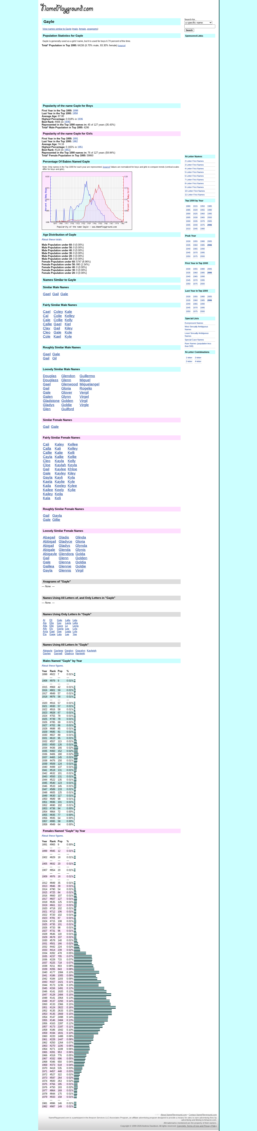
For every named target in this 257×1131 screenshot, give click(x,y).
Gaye (60, 625)
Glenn (66, 380)
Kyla (71, 477)
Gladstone (51, 401)
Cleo (46, 332)
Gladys (48, 405)
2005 (209, 221)
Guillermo (87, 376)
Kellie (72, 457)
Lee (67, 634)
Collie (58, 320)
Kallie (59, 457)
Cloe (46, 465)
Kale (68, 312)
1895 (188, 217)
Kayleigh (91, 650)
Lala (59, 634)
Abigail (48, 546)
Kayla (59, 461)
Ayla (45, 631)
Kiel (68, 324)
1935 (195, 221)
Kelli (71, 453)
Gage (52, 634)
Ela (44, 634)
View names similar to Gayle (57, 29)
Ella (51, 623)
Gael (47, 294)
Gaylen (47, 653)
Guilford (67, 409)
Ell (50, 620)
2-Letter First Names (194, 161)
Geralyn (69, 650)
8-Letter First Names (194, 183)
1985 (209, 206)
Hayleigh (80, 653)
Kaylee (60, 469)
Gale (64, 294)
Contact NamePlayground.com (203, 1115)
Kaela (47, 481)
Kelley (70, 316)
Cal (45, 316)
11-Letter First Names (195, 195)
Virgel (84, 397)
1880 (188, 206)
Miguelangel (89, 384)
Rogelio (86, 388)
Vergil (84, 392)
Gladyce (65, 541)
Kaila (47, 486)
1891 (75, 138)
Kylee (72, 486)
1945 (195, 229)
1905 (188, 225)
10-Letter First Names (195, 191)
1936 (80, 119)
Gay (59, 623)
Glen (47, 409)
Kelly (69, 320)
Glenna (65, 562)
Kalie (59, 453)
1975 (202, 225)
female (82, 29)
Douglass (50, 380)
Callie (47, 324)
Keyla (72, 465)
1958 (75, 113)
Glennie (65, 566)
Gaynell (58, 653)
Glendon (68, 376)
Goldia (80, 562)
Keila (59, 494)
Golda (80, 554)
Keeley (60, 486)
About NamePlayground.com (174, 1115)
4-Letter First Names (194, 168)
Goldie (66, 405)
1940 (195, 225)
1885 (188, 210)
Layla (68, 623)
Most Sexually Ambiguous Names (196, 328)
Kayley (60, 473)
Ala (44, 623)
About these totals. (52, 239)
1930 (195, 217)
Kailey (48, 494)
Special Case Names (194, 340)
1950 (202, 206)
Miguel (85, 380)
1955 (202, 210)
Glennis (65, 570)
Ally (45, 628)
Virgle (84, 405)
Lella (75, 623)
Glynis (80, 550)
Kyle (68, 336)
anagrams (92, 29)
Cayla (47, 457)
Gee (59, 631)
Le (66, 625)
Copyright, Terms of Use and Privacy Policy (197, 1126)
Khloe (72, 469)
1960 (202, 214)
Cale (46, 320)
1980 (202, 229)
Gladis (64, 537)
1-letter (189, 357)
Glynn (66, 397)
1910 (188, 229)
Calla (47, 448)
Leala (68, 631)
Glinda (80, 537)
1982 (75, 141)
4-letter (198, 361)
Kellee (73, 444)
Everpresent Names (194, 323)
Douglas (49, 376)
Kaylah (60, 465)
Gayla (47, 477)
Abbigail (49, 541)
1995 (209, 214)
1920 (195, 210)
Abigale (49, 550)
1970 (202, 221)
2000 (209, 217)
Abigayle (50, 554)
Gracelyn (80, 650)
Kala (46, 498)
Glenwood (69, 384)
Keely (59, 490)
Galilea (48, 566)
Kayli (59, 477)
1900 (188, 221)
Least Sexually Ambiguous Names (197, 334)
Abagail (49, 537)
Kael (57, 336)
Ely (51, 628)
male (75, 29)
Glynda (81, 546)
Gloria (66, 388)
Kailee (48, 490)
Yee (75, 634)
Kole (68, 332)
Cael (46, 312)
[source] (121, 45)
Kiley (69, 328)
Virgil (83, 401)
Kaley (59, 444)
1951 (80, 147)
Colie (58, 316)
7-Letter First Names (194, 180)
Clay (46, 328)
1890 (188, 214)
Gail (55, 294)
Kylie (72, 490)
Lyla (75, 628)
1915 (195, 206)
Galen (48, 397)
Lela (75, 620)
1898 (75, 110)
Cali (46, 444)
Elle (51, 625)
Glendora (66, 554)
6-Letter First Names (194, 176)
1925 (195, 214)
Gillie (56, 520)
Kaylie (60, 481)
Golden (67, 401)
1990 (209, 210)
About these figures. (53, 665)
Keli (58, 498)
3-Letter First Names (194, 165)
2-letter (189, 361)
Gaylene (58, 650)
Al (44, 620)
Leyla (75, 625)
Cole (46, 336)
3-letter (198, 357)
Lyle (75, 631)
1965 (202, 217)
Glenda (65, 550)
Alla (45, 625)
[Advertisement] (178, 8)
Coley (58, 312)
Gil (54, 358)
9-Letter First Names (194, 187)
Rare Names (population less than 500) (198, 344)
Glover (66, 392)
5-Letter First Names (194, 172)
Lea (67, 628)
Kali (58, 448)
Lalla (67, 620)
